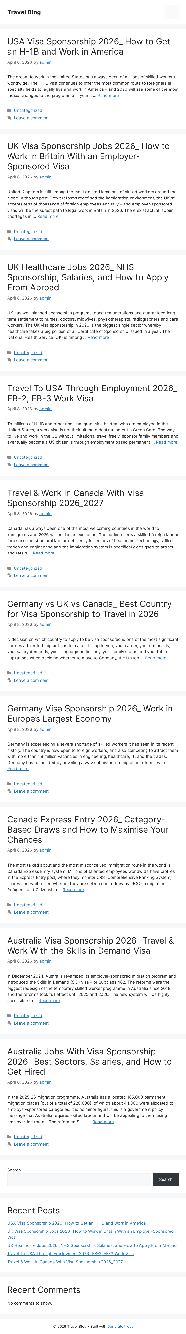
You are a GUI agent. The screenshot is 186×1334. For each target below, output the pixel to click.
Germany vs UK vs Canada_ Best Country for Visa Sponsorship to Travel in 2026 (89, 609)
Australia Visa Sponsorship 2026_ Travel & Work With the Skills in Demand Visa (90, 945)
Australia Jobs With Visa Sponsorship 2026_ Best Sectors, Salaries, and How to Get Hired (89, 1061)
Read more (108, 95)
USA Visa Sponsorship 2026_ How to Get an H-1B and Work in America (88, 46)
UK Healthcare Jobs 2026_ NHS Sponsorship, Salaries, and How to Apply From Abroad (88, 277)
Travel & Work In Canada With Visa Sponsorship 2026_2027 (75, 498)
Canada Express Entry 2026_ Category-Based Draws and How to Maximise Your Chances (87, 829)
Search (14, 1170)
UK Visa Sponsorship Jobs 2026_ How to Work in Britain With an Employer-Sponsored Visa (88, 156)
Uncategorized (28, 110)
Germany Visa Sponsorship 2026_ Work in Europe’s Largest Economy (90, 713)
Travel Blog (24, 12)
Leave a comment (31, 118)
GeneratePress (120, 1326)
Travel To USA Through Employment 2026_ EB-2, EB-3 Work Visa (92, 393)
